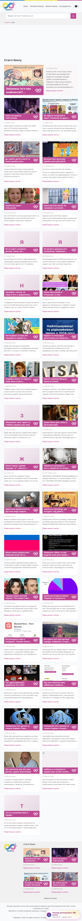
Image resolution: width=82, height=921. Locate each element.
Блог (25, 6)
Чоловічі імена (37, 6)
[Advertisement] (41, 41)
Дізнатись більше (50, 898)
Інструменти (65, 6)
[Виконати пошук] (73, 16)
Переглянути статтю (55, 91)
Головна (7, 22)
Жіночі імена (51, 6)
